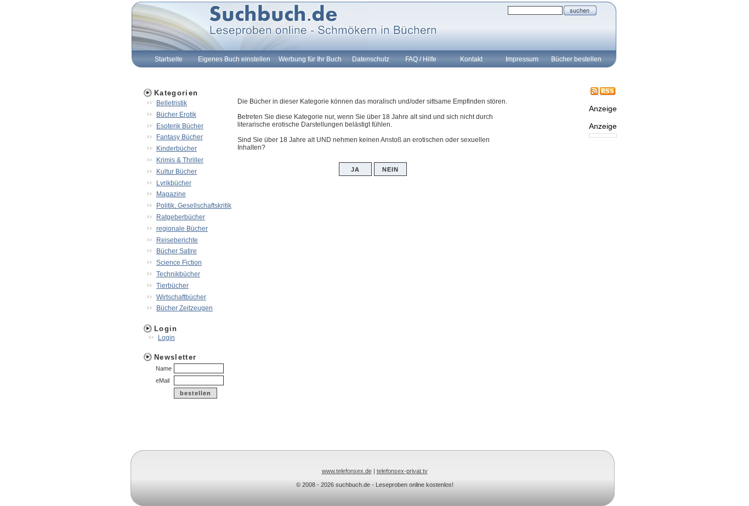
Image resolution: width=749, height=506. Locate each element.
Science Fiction (179, 262)
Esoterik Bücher (179, 126)
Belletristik (171, 103)
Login (166, 338)
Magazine (171, 194)
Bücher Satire (176, 251)
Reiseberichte (177, 240)
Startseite (169, 59)
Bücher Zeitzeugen (184, 308)
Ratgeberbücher (180, 217)
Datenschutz (370, 59)
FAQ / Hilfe (420, 59)
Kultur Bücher (176, 171)
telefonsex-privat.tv (402, 471)
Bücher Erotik (176, 114)
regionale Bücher (182, 228)
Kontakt (471, 59)
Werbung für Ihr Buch (310, 59)
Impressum (522, 59)
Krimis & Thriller (179, 160)
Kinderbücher (176, 148)
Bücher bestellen (576, 59)
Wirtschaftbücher (181, 297)
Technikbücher (178, 274)
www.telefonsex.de (347, 471)
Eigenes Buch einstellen (234, 59)
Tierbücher (172, 285)
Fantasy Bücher (179, 137)
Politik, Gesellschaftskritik (193, 205)
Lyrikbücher (173, 183)
